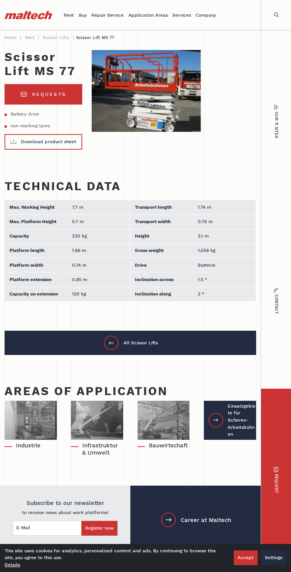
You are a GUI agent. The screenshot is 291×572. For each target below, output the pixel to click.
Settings (273, 557)
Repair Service (107, 15)
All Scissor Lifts (141, 342)
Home (10, 37)
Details (12, 564)
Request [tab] (276, 483)
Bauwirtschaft (168, 445)
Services (181, 15)
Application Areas (148, 15)
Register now (99, 528)
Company (206, 15)
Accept (245, 557)
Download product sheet (48, 141)
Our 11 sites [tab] (276, 125)
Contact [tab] (276, 304)
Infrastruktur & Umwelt (100, 449)
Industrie (28, 445)
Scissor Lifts (56, 37)
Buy (83, 15)
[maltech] (28, 15)
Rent (69, 15)
